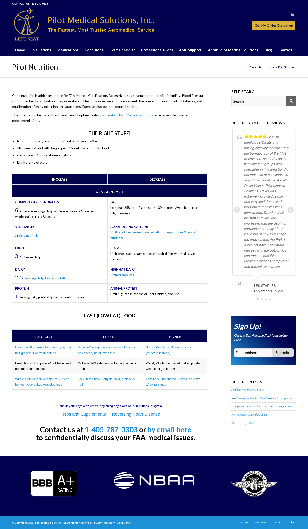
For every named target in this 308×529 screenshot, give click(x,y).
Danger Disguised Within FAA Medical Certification (261, 406)
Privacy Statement (104, 522)
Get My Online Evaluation (274, 25)
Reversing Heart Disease (136, 414)
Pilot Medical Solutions (48, 522)
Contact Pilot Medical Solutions (129, 115)
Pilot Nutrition (35, 66)
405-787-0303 (40, 3)
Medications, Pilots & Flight (247, 389)
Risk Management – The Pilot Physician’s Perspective (261, 398)
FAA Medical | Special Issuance (249, 414)
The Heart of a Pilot (242, 423)
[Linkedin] (292, 14)
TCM (128, 522)
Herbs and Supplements (82, 414)
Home (271, 67)
